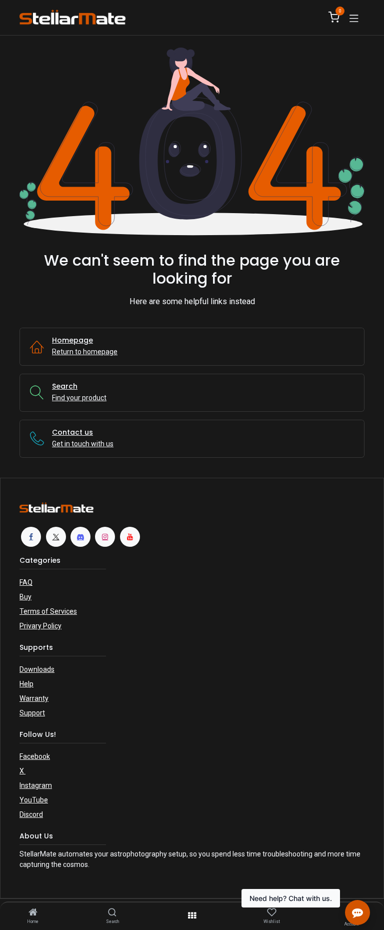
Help (27, 684)
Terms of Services (48, 611)
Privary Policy (41, 626)
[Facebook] (31, 537)
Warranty (34, 698)
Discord (31, 814)
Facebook (35, 756)
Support (32, 713)
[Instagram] (105, 537)
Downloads (37, 669)
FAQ (26, 582)
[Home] (33, 913)
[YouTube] (130, 537)
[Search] (112, 913)
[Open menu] (192, 915)
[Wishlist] (271, 912)
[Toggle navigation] (354, 17)
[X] (56, 537)
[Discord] (80, 537)
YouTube (34, 800)
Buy (26, 597)
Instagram (36, 785)
